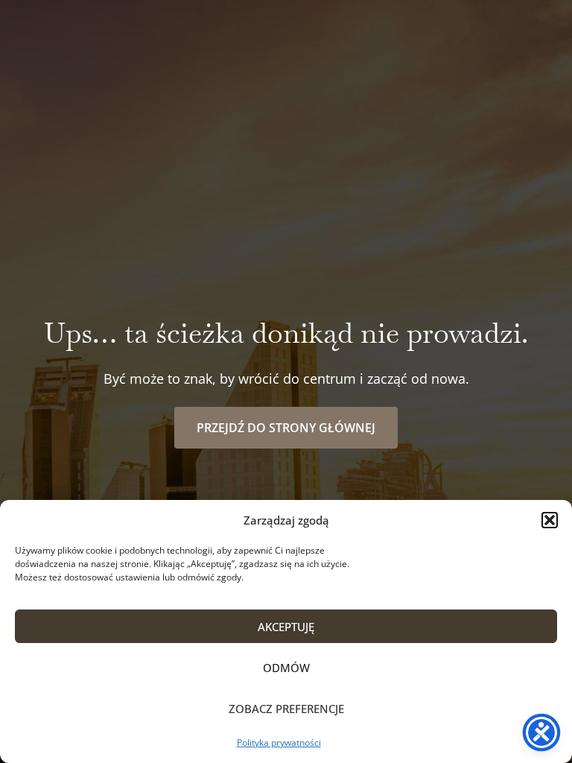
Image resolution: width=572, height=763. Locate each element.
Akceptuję (286, 626)
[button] (549, 520)
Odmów (286, 667)
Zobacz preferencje (286, 708)
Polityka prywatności (279, 742)
